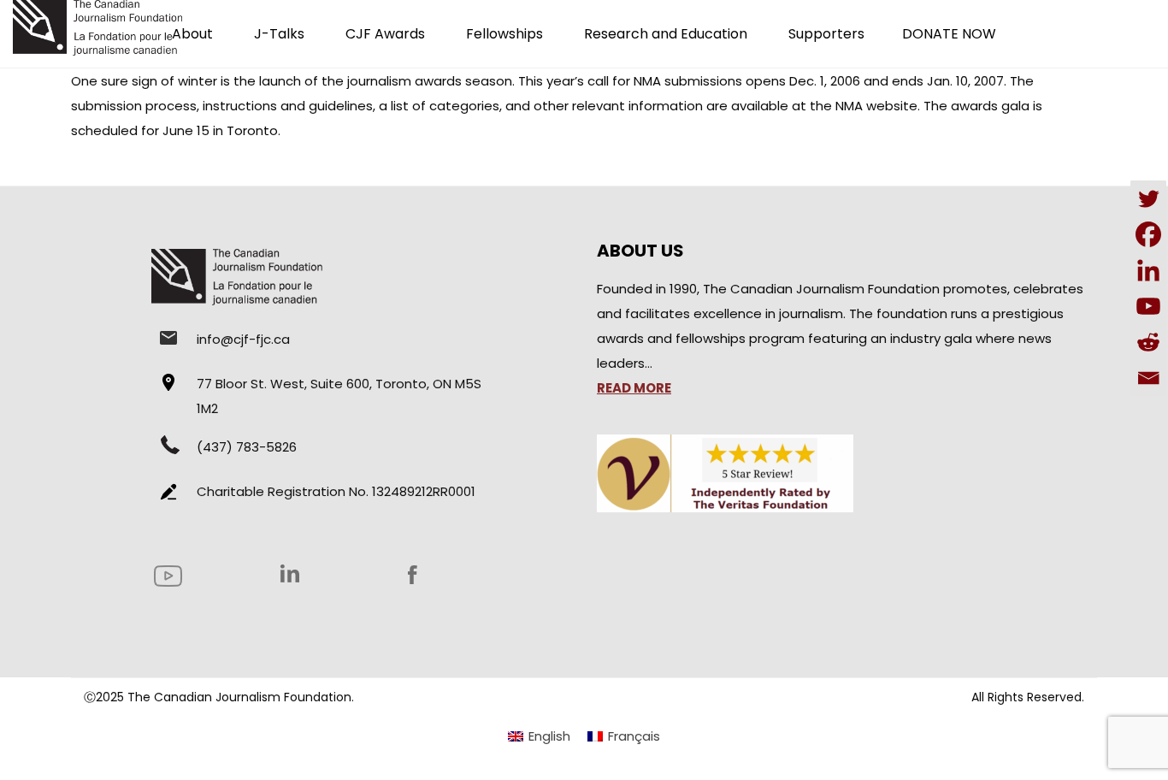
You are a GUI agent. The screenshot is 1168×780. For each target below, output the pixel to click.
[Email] (1148, 378)
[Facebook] (1148, 234)
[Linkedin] (1148, 270)
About (192, 34)
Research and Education (665, 34)
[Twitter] (1148, 198)
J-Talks (279, 34)
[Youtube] (1148, 306)
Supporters (826, 34)
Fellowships (504, 34)
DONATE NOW (949, 34)
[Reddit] (1148, 342)
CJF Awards (385, 34)
